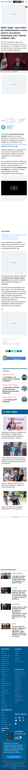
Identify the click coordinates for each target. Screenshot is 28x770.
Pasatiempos (18, 696)
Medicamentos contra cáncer (12, 343)
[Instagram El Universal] (20, 721)
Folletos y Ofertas (20, 673)
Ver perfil (9, 128)
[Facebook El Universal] (19, 717)
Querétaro (17, 659)
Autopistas (4, 705)
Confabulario (4, 689)
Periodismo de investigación (5, 658)
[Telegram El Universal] (15, 717)
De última (4, 701)
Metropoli (4, 671)
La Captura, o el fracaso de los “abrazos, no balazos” (11, 379)
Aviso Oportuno (19, 675)
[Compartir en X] (9, 351)
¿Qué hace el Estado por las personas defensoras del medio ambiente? (10, 390)
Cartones (3, 679)
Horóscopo (18, 698)
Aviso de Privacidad (15, 752)
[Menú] (26, 2)
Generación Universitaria (18, 682)
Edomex (17, 651)
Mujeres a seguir (5, 655)
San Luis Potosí (19, 661)
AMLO (5, 341)
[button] (17, 2)
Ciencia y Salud (5, 693)
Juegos (17, 694)
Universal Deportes (6, 683)
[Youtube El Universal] (16, 721)
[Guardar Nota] (21, 351)
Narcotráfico (4, 675)
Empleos (17, 677)
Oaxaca (17, 653)
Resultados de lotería (19, 701)
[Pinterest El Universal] (23, 721)
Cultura (3, 687)
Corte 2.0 (3, 653)
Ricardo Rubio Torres (9, 397)
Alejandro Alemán (8, 374)
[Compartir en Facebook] (7, 351)
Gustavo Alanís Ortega (9, 385)
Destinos (3, 703)
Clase (2, 712)
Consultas (4, 707)
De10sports (18, 688)
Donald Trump (5, 669)
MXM (2, 695)
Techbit (3, 697)
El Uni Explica (5, 661)
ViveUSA (17, 692)
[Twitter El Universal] (23, 717)
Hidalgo (17, 657)
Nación (3, 120)
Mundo (3, 667)
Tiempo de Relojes (6, 724)
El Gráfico (17, 685)
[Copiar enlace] (18, 351)
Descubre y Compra (20, 671)
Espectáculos (5, 685)
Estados (3, 673)
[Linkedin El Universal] (15, 724)
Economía (4, 681)
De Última (4, 718)
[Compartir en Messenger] (15, 351)
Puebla (17, 655)
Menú (2, 699)
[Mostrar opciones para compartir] (26, 7)
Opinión (5, 371)
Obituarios (18, 679)
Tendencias (4, 691)
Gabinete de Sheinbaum (4, 664)
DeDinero (17, 690)
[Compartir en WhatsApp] (12, 351)
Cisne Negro (4, 726)
